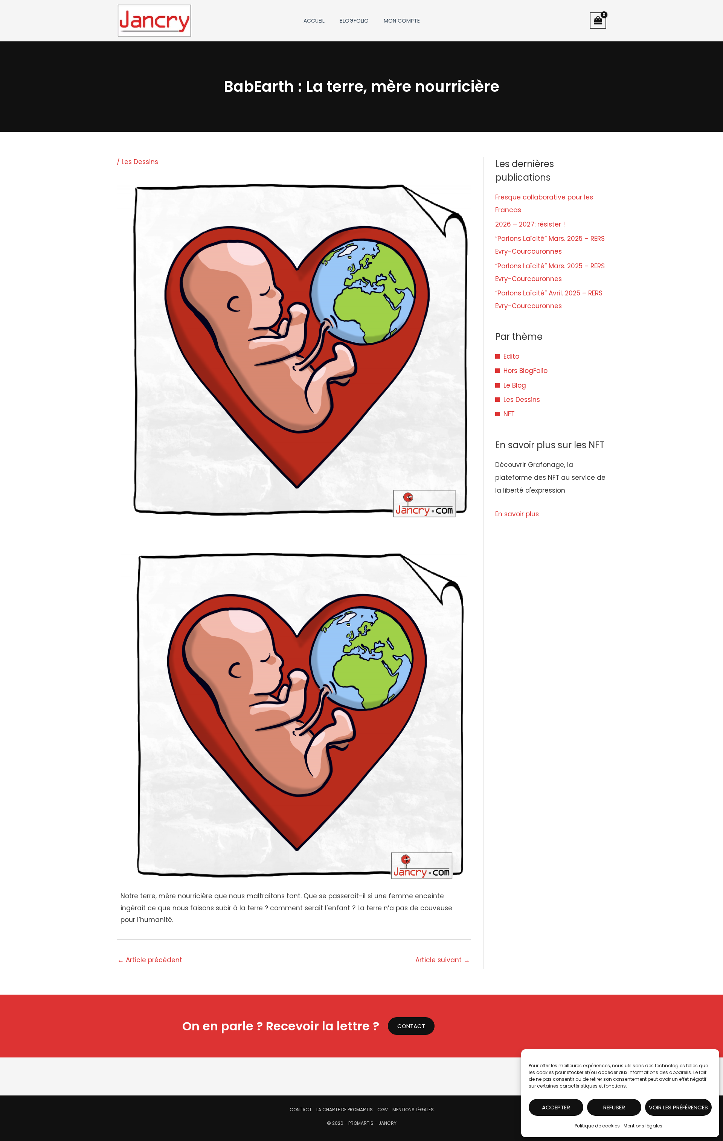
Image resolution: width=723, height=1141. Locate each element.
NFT (509, 413)
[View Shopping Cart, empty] (598, 20)
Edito (511, 356)
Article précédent (149, 960)
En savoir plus (517, 514)
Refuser (614, 1107)
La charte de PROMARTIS (344, 1109)
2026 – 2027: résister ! (530, 224)
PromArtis (361, 1123)
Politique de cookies (597, 1126)
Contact (301, 1109)
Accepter (556, 1107)
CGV (382, 1109)
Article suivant (442, 960)
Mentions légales (643, 1126)
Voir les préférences (678, 1107)
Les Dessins (140, 161)
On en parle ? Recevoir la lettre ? (280, 1026)
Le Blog (514, 385)
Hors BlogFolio (525, 370)
